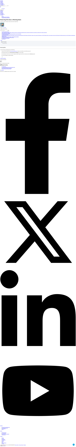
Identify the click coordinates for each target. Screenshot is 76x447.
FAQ (2, 442)
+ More (1, 40)
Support (3, 443)
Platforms (1, 425)
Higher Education (4, 432)
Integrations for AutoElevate (33, 32)
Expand (4, 445)
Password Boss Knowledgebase (6, 33)
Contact (3, 440)
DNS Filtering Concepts (14, 35)
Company (1, 436)
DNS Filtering (3, 428)
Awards (3, 438)
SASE (2, 429)
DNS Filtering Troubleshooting (71, 35)
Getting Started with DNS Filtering (6, 35)
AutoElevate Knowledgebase (5, 31)
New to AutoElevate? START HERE (6, 32)
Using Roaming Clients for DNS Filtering (54, 35)
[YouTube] (38, 424)
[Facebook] (38, 193)
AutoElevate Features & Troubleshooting (16, 32)
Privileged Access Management (6, 427)
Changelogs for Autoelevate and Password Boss (8, 37)
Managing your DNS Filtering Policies (44, 35)
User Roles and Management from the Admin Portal (8, 67)
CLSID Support (4, 66)
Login (2, 441)
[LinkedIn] (38, 356)
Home (2, 16)
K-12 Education (4, 433)
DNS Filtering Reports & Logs (63, 35)
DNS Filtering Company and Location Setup (33, 35)
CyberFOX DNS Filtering (5, 34)
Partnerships (3, 439)
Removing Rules (4, 43)
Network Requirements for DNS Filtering (22, 35)
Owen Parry (4, 27)
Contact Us (3, 8)
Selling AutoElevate (44, 32)
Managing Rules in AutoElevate (6, 17)
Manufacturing (4, 434)
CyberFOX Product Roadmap (5, 38)
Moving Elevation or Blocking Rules (6, 68)
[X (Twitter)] (38, 269)
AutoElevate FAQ (39, 32)
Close (1, 445)
